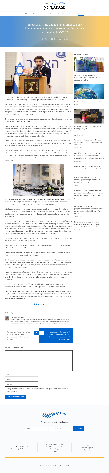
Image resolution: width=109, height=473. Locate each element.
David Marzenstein (61, 39)
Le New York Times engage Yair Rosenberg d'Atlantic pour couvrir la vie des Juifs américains (88, 179)
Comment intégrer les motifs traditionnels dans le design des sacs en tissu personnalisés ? (88, 77)
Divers (70, 14)
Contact (87, 450)
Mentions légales (87, 448)
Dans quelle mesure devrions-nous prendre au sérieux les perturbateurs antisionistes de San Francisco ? (87, 224)
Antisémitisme (61, 14)
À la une (27, 14)
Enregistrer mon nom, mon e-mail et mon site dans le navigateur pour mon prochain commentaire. (37, 390)
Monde (35, 14)
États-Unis (44, 14)
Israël (51, 14)
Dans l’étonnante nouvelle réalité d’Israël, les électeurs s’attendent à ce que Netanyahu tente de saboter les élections (89, 155)
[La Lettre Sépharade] (54, 6)
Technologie (10, 313)
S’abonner (81, 14)
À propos (87, 445)
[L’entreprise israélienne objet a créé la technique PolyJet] (89, 122)
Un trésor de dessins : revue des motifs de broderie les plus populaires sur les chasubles (88, 142)
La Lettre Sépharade (51, 465)
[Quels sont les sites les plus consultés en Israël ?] (89, 98)
